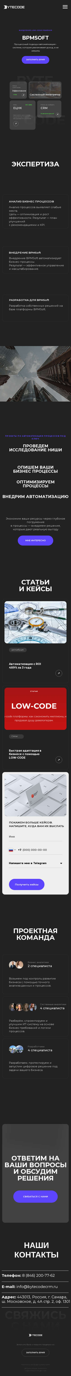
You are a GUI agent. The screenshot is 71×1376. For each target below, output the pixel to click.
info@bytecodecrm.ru (37, 1286)
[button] (35, 60)
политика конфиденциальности (35, 1364)
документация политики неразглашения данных (35, 1369)
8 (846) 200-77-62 (38, 1275)
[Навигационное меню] (65, 7)
